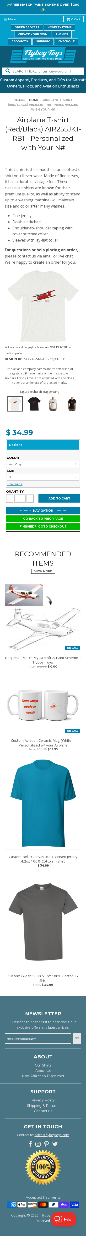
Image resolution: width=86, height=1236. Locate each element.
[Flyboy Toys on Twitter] (55, 1144)
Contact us (43, 1111)
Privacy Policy (43, 1100)
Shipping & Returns (43, 1106)
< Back (19, 100)
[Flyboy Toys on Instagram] (38, 1144)
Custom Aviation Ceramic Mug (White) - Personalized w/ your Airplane (43, 742)
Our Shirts (43, 1065)
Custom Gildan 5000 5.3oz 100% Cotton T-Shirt (43, 978)
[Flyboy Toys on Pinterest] (46, 1144)
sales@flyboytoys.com (52, 1135)
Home (34, 100)
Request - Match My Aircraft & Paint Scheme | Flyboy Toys (43, 660)
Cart (75, 19)
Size (10, 471)
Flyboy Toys (49, 1215)
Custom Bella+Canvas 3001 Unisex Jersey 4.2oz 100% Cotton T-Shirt (43, 859)
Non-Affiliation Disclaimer (43, 1076)
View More (43, 571)
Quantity (15, 491)
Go (77, 1038)
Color (13, 458)
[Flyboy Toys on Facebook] (30, 1144)
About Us (43, 1071)
